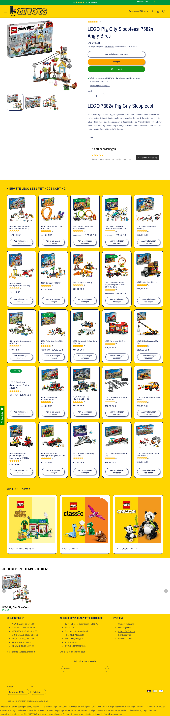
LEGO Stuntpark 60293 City (82, 283)
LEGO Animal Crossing (20, 548)
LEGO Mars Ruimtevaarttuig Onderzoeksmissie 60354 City (115, 227)
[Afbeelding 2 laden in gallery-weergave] (33, 102)
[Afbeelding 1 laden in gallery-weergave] (15, 102)
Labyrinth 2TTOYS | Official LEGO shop (24, 701)
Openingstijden (125, 627)
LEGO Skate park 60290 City (51, 283)
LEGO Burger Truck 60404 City (147, 282)
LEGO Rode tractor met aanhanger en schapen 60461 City (53, 455)
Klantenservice (124, 635)
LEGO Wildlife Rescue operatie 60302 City (20, 342)
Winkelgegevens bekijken (100, 85)
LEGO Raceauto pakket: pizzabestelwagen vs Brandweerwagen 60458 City (19, 456)
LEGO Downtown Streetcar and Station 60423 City (19, 385)
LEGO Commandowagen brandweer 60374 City (49, 398)
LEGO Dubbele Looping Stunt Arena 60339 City (83, 227)
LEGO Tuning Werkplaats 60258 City (52, 342)
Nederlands (143, 1)
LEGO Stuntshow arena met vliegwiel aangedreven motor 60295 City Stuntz (115, 285)
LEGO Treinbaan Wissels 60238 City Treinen (116, 398)
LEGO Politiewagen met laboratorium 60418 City (81, 398)
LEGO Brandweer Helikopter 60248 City (146, 227)
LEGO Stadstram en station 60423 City (116, 455)
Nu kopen (116, 61)
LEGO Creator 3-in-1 (125, 548)
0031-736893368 (77, 635)
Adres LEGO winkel (126, 631)
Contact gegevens (126, 624)
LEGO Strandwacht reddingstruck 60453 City (148, 398)
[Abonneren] (105, 668)
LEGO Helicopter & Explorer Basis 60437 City (85, 342)
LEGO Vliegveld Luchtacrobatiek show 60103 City (148, 454)
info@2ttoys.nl (77, 638)
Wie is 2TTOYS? (125, 638)
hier (35, 651)
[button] (5, 11)
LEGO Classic (69, 548)
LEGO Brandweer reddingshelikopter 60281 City (19, 285)
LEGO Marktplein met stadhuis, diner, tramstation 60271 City (20, 227)
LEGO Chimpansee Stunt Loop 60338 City (51, 227)
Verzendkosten (109, 47)
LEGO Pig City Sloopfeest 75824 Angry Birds (15, 607)
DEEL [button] (92, 137)
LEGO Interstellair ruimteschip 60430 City (83, 455)
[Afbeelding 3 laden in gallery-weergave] (50, 102)
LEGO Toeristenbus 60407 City (115, 341)
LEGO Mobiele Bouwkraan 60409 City (148, 342)
